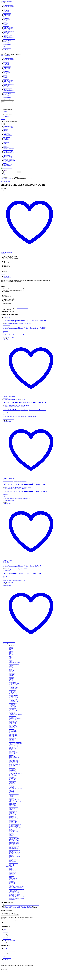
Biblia (11, 671)
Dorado (11, 729)
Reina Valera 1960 (14, 894)
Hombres (12, 748)
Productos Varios (13, 818)
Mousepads (6, 11)
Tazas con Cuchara (7, 14)
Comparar (3, 253)
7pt (10, 658)
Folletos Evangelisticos (8, 37)
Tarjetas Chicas (6, 33)
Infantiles (12, 753)
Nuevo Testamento (14, 794)
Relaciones (12, 830)
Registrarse (5, 116)
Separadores (6, 32)
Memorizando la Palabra (9, 6)
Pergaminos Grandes (8, 29)
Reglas (5, 22)
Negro (11, 787)
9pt (11, 661)
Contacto (5, 49)
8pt (11, 660)
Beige (11, 669)
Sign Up (16, 914)
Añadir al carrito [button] (7, 339)
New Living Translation (15, 788)
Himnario (12, 747)
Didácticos (12, 725)
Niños (11, 790)
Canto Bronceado (14, 687)
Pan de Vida (6, 9)
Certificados (6, 26)
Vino (11, 865)
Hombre (12, 874)
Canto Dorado (13, 688)
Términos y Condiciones (9, 940)
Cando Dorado (13, 684)
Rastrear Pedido (7, 939)
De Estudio (12, 717)
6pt (10, 657)
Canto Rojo (13, 699)
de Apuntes (12, 716)
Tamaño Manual (14, 843)
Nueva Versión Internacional (16, 889)
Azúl (11, 667)
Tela (11, 855)
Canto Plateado (13, 697)
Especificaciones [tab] (7, 277)
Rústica (12, 835)
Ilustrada (12, 751)
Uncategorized (13, 859)
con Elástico (12, 708)
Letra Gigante (13, 761)
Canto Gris (12, 690)
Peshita (11, 809)
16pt (11, 654)
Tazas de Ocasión (7, 13)
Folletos (11, 740)
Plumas (11, 813)
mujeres (11, 782)
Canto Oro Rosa (13, 695)
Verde (11, 860)
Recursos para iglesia (15, 821)
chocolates (5, 23)
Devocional (13, 719)
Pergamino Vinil (13, 807)
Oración (12, 795)
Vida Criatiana (13, 861)
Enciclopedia (13, 731)
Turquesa (12, 857)
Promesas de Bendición (8, 5)
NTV (11, 885)
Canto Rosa (12, 700)
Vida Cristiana (13, 863)
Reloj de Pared (6, 15)
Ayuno (11, 666)
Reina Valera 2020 (14, 895)
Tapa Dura (12, 847)
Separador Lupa (7, 44)
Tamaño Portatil (14, 846)
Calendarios (12, 682)
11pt (11, 648)
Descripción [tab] (6, 276)
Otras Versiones (13, 799)
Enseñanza (12, 733)
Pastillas (5, 24)
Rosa (11, 834)
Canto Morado (13, 691)
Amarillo (12, 665)
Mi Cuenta (5, 937)
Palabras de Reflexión (8, 28)
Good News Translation (15, 743)
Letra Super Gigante (14, 764)
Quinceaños (12, 820)
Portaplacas (6, 20)
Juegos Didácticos (7, 43)
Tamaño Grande (14, 842)
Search (5, 170)
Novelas (12, 792)
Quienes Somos (7, 48)
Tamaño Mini (13, 844)
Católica (12, 704)
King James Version (14, 760)
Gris (11, 744)
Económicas (12, 873)
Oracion (11, 796)
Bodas (11, 678)
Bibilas (11, 670)
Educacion (12, 730)
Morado (12, 779)
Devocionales (13, 721)
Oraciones (12, 798)
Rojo (11, 833)
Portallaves (5, 16)
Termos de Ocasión (14, 856)
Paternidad (12, 805)
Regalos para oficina (15, 827)
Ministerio (12, 778)
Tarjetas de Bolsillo (7, 35)
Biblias (5, 178)
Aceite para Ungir (14, 664)
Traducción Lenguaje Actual (16, 898)
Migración (13, 775)
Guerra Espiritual (14, 746)
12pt (11, 649)
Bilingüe (12, 674)
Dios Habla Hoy (13, 726)
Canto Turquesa (13, 701)
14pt (11, 652)
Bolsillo (11, 869)
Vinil (11, 864)
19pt (11, 656)
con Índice (12, 709)
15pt (11, 653)
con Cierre (12, 706)
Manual (10, 178)
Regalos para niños (14, 826)
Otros (11, 800)
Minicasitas (6, 18)
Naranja (11, 785)
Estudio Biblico (13, 738)
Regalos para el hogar (15, 824)
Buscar (19, 172)
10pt (11, 647)
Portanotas (5, 7)
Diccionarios (13, 723)
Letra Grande (13, 399)
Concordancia (13, 710)
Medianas (12, 882)
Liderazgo (12, 770)
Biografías (12, 675)
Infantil (8, 317)
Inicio (4, 46)
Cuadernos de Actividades (9, 39)
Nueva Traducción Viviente (16, 887)
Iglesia (11, 749)
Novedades (12, 791)
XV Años (24, 481)
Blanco (12, 677)
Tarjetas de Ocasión (7, 36)
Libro (11, 766)
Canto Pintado (13, 696)
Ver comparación (4, 971)
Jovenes (11, 755)
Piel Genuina (13, 811)
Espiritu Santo (13, 734)
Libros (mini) (12, 769)
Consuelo (12, 712)
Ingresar (5, 111)
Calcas (4, 41)
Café (11, 680)
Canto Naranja (13, 692)
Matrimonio (13, 772)
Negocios (12, 786)
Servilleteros (6, 10)
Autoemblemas (6, 19)
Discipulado (13, 727)
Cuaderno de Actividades (15, 714)
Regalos (12, 822)
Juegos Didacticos (14, 757)
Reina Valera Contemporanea (16, 896)
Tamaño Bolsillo (14, 840)
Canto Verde (12, 703)
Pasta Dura (12, 804)
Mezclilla (12, 774)
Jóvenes (12, 756)
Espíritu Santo (13, 735)
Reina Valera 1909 (14, 893)
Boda (8, 399)
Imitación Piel (13, 752)
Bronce (11, 679)
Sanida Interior (13, 837)
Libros (12, 768)
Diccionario (12, 722)
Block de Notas (7, 40)
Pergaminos (13, 808)
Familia (12, 739)
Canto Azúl (12, 686)
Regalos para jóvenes (14, 825)
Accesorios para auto (14, 662)
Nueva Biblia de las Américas (17, 886)
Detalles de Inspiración (8, 27)
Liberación (12, 765)
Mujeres (10, 181)
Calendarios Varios (14, 683)
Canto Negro (13, 693)
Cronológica (12, 713)
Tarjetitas (12, 851)
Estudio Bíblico (13, 736)
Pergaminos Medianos (8, 31)
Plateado (12, 812)
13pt (11, 651)
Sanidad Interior (14, 838)
